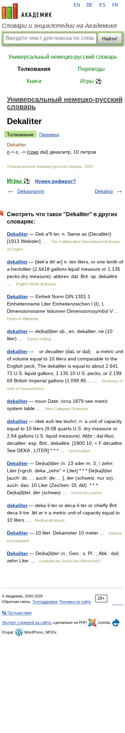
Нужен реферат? (55, 181)
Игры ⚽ (91, 81)
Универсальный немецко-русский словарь (62, 57)
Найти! (109, 38)
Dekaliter (17, 234)
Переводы (91, 69)
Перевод (49, 134)
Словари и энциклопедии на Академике (59, 25)
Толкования (33, 69)
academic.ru (27, 11)
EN (77, 5)
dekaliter (17, 261)
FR (115, 5)
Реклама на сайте (75, 602)
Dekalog (104, 191)
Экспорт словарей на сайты (26, 622)
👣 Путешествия (17, 613)
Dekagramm (30, 191)
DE (89, 5)
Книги (34, 81)
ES (102, 5)
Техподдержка (44, 602)
